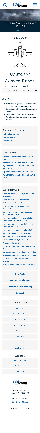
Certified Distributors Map (20, 286)
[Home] (20, 381)
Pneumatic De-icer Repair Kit (14, 243)
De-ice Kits (20, 342)
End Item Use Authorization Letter (16, 203)
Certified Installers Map (20, 280)
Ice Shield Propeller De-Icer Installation (18, 233)
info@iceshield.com (20, 402)
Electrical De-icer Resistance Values (16, 200)
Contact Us (7, 140)
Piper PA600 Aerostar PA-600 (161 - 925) (18, 162)
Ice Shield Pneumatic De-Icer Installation (19, 230)
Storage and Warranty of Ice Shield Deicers (19, 264)
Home (16, 30)
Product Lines (20, 302)
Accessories (20, 336)
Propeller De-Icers (20, 314)
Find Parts (20, 274)
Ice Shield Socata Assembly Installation (18, 236)
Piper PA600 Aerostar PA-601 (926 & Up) (18, 172)
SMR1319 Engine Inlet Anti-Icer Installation (19, 252)
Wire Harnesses (20, 325)
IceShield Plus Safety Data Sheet (15, 240)
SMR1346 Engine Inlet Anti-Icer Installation (19, 255)
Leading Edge (20, 348)
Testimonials (20, 366)
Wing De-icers (20, 308)
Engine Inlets (20, 319)
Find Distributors (9, 137)
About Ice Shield (20, 360)
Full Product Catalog (11, 134)
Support (20, 292)
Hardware (20, 331)
